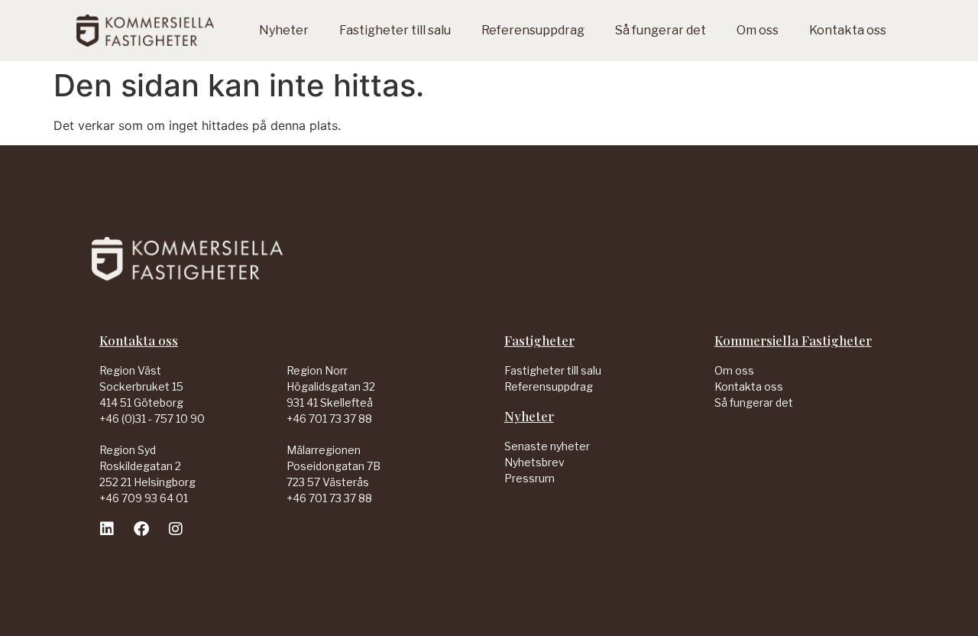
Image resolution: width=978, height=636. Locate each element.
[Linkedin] (107, 529)
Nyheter (284, 30)
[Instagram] (175, 529)
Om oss (758, 30)
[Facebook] (141, 529)
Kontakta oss (847, 30)
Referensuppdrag (533, 30)
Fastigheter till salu (395, 30)
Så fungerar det (660, 30)
